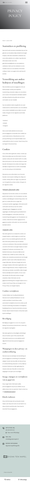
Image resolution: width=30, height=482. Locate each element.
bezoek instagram (12, 443)
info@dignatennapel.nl (9, 391)
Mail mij (8, 437)
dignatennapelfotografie (12, 445)
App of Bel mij (10, 427)
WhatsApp (23, 479)
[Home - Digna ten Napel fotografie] (7, 2)
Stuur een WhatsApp (13, 432)
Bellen (8, 479)
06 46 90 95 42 (10, 430)
